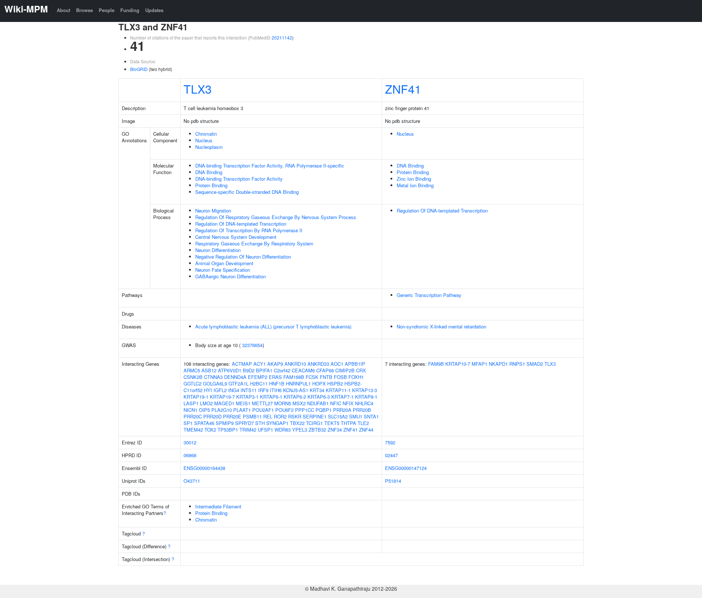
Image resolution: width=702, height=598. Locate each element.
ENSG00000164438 (204, 468)
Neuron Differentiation (218, 250)
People (106, 10)
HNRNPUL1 (298, 383)
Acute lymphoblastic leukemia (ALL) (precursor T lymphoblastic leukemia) (273, 326)
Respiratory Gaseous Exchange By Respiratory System (254, 243)
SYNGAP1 (277, 423)
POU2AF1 (263, 409)
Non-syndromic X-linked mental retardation (441, 326)
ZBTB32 (317, 429)
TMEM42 (193, 429)
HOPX (319, 383)
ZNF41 (403, 88)
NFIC (335, 403)
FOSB (340, 376)
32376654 (252, 345)
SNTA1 (371, 416)
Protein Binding (211, 185)
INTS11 (249, 390)
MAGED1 (224, 403)
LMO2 (206, 403)
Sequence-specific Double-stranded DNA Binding (247, 191)
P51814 (393, 480)
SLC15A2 (338, 416)
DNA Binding (208, 172)
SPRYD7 (244, 423)
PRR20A (342, 409)
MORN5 (282, 403)
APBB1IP (355, 363)
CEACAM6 (303, 370)
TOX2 (210, 429)
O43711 (192, 480)
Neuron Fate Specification (222, 269)
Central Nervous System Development (235, 236)
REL (267, 416)
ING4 (233, 390)
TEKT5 (331, 423)
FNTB (326, 376)
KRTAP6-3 (318, 396)
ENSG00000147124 (406, 468)
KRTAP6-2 (295, 396)
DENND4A (235, 376)
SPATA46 (204, 423)
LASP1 (191, 403)
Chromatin (206, 133)
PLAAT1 (242, 409)
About (63, 10)
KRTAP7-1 (342, 396)
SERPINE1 (315, 416)
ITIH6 (276, 390)
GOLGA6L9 (215, 383)
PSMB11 (252, 416)
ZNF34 (335, 429)
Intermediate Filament (218, 506)
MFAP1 (479, 363)
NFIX (348, 403)
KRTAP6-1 (271, 396)
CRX (361, 370)
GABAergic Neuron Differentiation (230, 276)
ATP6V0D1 (229, 370)
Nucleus (203, 140)
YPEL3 (299, 429)
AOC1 (337, 363)
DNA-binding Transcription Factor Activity (239, 178)
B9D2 (248, 370)
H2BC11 (259, 383)
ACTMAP (242, 363)
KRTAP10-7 (457, 363)
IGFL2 (220, 390)
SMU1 (355, 416)
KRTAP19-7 (222, 396)
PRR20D (212, 416)
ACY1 (259, 363)
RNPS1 (517, 363)
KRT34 (317, 390)
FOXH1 (356, 376)
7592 (390, 442)
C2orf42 (282, 370)
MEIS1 (243, 403)
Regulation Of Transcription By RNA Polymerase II (248, 230)
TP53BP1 (228, 429)
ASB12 (208, 370)
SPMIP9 (225, 423)
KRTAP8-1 (366, 396)
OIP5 (204, 409)
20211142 (282, 37)
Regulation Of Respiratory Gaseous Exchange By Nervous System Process (275, 217)
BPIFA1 (264, 370)
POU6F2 (284, 409)
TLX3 (198, 88)
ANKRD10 (295, 363)
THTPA (348, 423)
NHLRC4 (364, 403)
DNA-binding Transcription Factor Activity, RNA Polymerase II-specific (269, 165)
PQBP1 (324, 409)
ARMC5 (192, 370)
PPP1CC (304, 409)
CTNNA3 (213, 376)
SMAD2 (534, 363)
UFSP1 (265, 429)
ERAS (275, 376)
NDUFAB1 (318, 403)
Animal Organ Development (224, 263)
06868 (190, 455)
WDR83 (283, 429)
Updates (154, 10)
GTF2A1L (239, 383)
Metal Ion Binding (415, 185)
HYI (208, 390)
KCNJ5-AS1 (295, 390)
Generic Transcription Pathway (429, 295)
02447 (391, 455)
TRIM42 (247, 429)
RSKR (294, 416)
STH (260, 423)
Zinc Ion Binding (414, 178)
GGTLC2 (192, 383)
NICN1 (190, 409)
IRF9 (263, 390)
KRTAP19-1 (196, 396)
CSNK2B (193, 376)
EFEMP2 (257, 376)
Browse (84, 10)
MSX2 (299, 403)
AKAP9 (275, 363)
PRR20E (232, 416)
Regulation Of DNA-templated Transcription (240, 223)
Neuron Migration (213, 210)
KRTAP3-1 (247, 396)
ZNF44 (366, 429)
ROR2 (280, 416)
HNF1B (276, 383)
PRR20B (362, 409)
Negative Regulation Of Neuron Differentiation (243, 256)
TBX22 (297, 423)
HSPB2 (335, 383)
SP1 (188, 423)
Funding (129, 10)
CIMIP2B (345, 370)
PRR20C (193, 416)
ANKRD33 (318, 363)
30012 (190, 442)
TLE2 (363, 423)
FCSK (312, 376)
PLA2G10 (221, 409)
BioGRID (139, 69)
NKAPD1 (498, 363)
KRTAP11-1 (338, 390)
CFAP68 (325, 370)
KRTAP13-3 (364, 390)
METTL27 (262, 403)
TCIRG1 (314, 423)
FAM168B (293, 376)
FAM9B (436, 363)
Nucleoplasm (209, 146)
